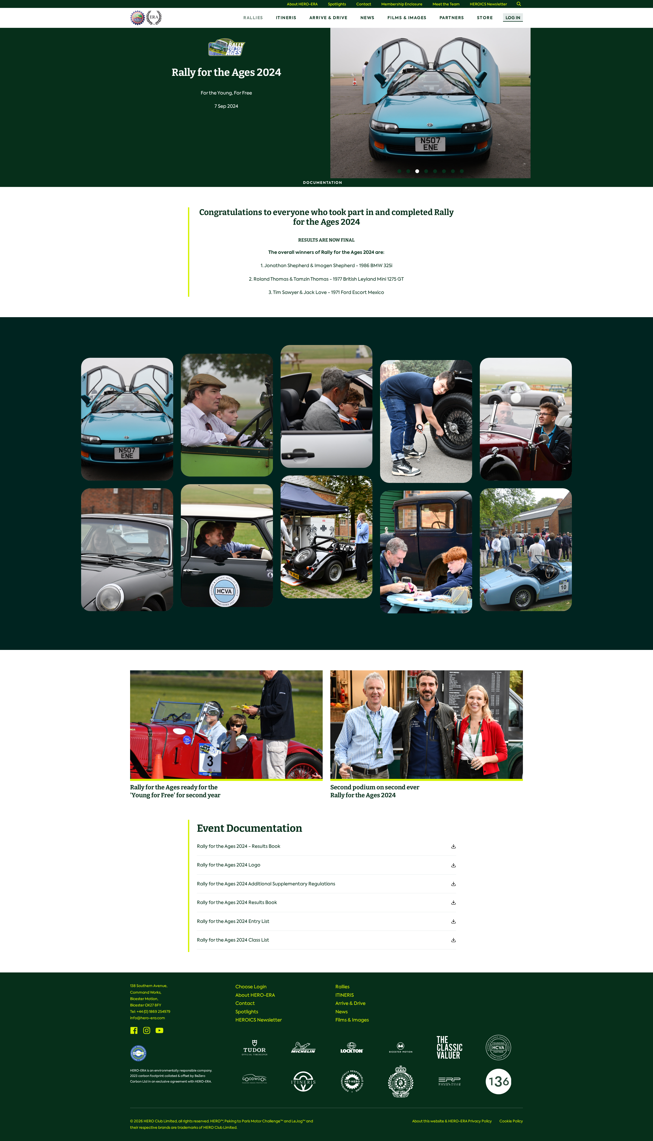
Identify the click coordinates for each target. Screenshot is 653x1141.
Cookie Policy (511, 1121)
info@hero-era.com (147, 1018)
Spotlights (337, 4)
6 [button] (444, 171)
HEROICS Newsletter (488, 4)
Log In (513, 18)
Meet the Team (446, 4)
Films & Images (407, 18)
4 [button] (426, 171)
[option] (430, 103)
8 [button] (462, 171)
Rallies (253, 18)
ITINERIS (286, 18)
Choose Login (251, 987)
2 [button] (408, 171)
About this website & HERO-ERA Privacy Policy (452, 1121)
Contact (363, 4)
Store (485, 18)
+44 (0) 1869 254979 (153, 1011)
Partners (451, 18)
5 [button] (435, 171)
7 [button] (453, 171)
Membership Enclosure (401, 4)
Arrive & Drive (328, 18)
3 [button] (417, 171)
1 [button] (399, 171)
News (367, 18)
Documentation (322, 182)
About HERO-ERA (302, 4)
